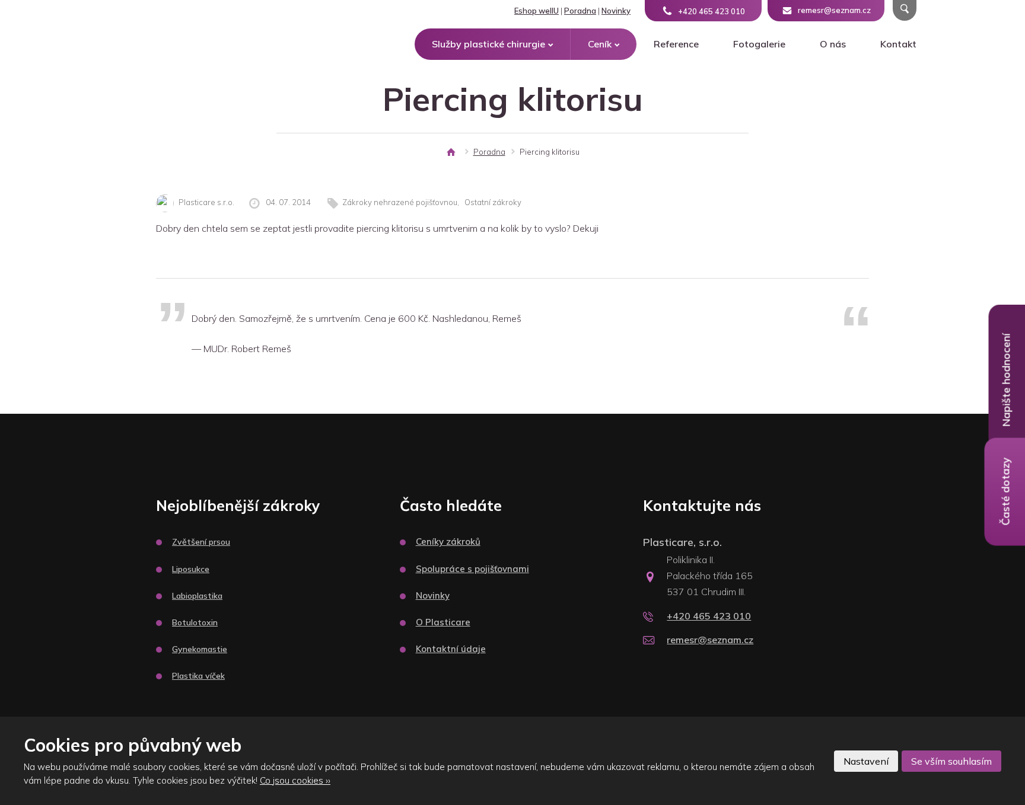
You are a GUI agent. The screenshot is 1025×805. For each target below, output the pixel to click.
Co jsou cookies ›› (295, 780)
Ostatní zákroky (492, 202)
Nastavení (866, 761)
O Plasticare (443, 622)
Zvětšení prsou (201, 541)
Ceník (600, 44)
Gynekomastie (199, 649)
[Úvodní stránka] (451, 152)
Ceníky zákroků (448, 541)
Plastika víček (198, 675)
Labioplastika (197, 595)
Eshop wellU (536, 10)
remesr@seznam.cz (710, 640)
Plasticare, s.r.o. (682, 542)
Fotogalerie (759, 44)
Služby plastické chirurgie (488, 44)
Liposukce (190, 569)
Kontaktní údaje (451, 648)
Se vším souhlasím (951, 761)
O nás (833, 44)
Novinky (616, 10)
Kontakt (898, 44)
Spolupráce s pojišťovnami (472, 568)
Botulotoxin (195, 622)
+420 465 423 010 (709, 616)
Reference (676, 44)
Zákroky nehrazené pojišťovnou (399, 202)
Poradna (580, 10)
